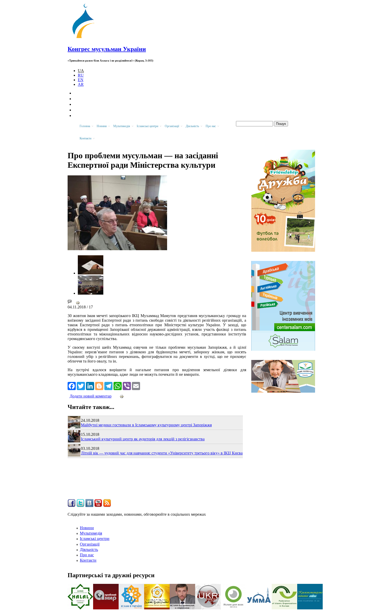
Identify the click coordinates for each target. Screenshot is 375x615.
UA (81, 70)
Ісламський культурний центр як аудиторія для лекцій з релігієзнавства (143, 439)
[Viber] (127, 385)
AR (81, 84)
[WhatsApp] (118, 385)
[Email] (136, 385)
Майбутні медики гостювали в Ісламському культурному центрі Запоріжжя (146, 425)
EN (80, 80)
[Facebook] (72, 385)
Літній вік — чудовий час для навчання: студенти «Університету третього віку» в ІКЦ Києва (162, 453)
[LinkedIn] (90, 385)
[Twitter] (81, 385)
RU (81, 75)
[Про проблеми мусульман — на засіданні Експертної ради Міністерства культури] (90, 273)
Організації (89, 544)
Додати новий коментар (90, 396)
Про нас (87, 555)
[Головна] (86, 38)
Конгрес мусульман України (107, 49)
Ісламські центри (94, 538)
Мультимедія (91, 533)
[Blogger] (99, 385)
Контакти (88, 560)
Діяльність (89, 549)
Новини (87, 528)
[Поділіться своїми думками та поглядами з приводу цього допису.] (70, 302)
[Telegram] (108, 385)
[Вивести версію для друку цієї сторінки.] (78, 302)
